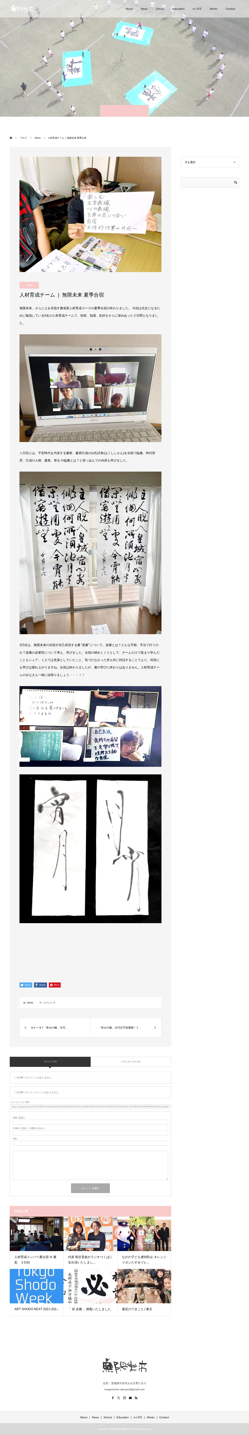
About (129, 8)
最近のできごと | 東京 (137, 1309)
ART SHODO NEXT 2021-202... (36, 1309)
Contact (230, 8)
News (144, 8)
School (160, 8)
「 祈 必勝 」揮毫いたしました (89, 1309)
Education (178, 8)
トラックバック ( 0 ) (130, 1061)
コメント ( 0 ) (50, 1061)
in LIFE (197, 8)
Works (213, 8)
